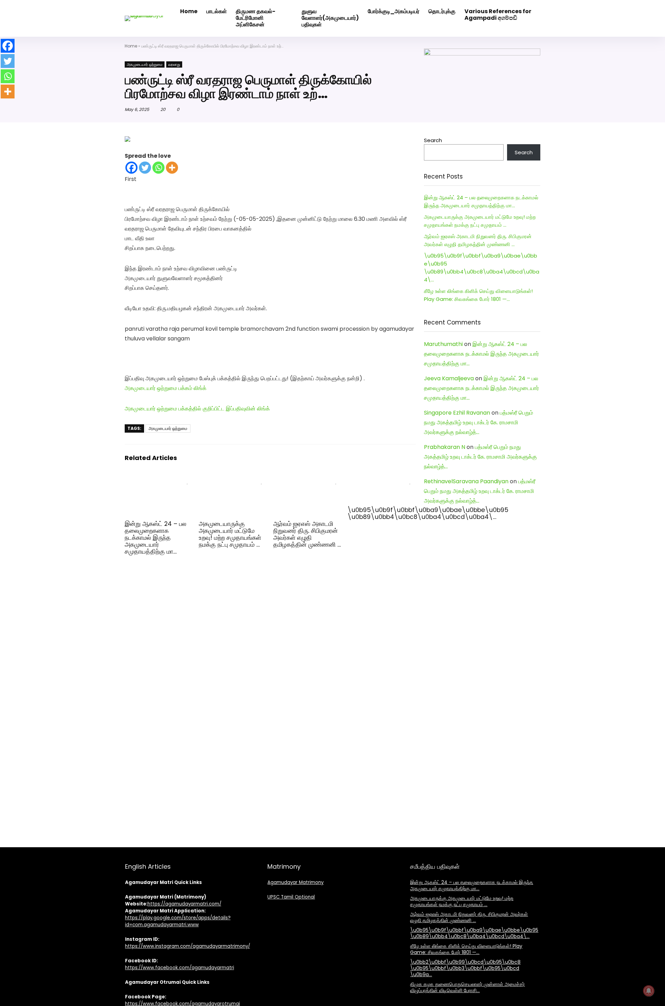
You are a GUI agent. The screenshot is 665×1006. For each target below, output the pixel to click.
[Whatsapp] (158, 168)
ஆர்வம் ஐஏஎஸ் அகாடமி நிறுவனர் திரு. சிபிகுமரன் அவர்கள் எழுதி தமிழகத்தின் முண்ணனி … (307, 534)
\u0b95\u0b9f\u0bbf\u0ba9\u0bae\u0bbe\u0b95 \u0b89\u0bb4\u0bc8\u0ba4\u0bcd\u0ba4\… (427, 513)
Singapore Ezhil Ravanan (457, 413)
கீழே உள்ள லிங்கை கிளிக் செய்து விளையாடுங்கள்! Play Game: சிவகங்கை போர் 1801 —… (466, 949)
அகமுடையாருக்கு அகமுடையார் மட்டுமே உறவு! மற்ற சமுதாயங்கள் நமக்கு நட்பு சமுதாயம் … (230, 534)
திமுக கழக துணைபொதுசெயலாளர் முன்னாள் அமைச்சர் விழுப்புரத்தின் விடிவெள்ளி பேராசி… (467, 987)
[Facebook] (131, 168)
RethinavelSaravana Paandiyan (466, 481)
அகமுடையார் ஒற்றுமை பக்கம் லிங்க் (165, 388)
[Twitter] (145, 168)
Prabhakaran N (444, 447)
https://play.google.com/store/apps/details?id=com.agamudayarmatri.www (178, 921)
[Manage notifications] (648, 990)
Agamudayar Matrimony (295, 882)
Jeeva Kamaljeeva (449, 378)
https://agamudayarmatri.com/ (184, 904)
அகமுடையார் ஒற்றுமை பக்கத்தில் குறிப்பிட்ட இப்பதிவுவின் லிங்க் (197, 409)
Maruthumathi (443, 344)
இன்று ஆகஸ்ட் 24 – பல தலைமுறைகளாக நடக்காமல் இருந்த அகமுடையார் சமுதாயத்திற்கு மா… (155, 538)
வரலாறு (174, 64)
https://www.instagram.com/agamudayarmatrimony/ (187, 946)
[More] (172, 168)
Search (433, 140)
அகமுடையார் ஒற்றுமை (144, 64)
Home (131, 46)
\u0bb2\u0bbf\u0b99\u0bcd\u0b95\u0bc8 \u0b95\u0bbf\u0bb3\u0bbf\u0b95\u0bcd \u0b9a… (465, 968)
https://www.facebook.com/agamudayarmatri (179, 967)
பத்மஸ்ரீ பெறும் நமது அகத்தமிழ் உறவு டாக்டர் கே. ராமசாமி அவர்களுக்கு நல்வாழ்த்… (478, 422)
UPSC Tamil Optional (291, 897)
